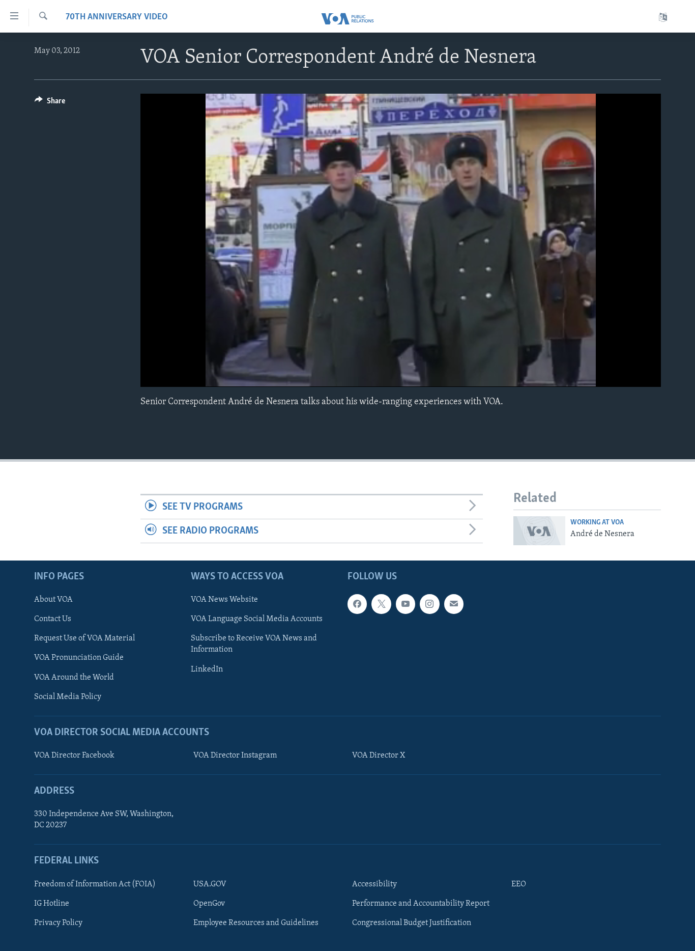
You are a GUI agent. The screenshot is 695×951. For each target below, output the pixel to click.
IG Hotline (51, 904)
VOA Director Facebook (74, 755)
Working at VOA (597, 522)
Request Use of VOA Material (84, 638)
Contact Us (52, 619)
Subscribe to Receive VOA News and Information (254, 644)
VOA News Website (224, 600)
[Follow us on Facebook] (357, 603)
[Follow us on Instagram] (429, 603)
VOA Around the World (74, 677)
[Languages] (663, 17)
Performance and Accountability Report (420, 904)
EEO (518, 884)
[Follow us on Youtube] (405, 603)
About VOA (53, 600)
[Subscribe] (454, 603)
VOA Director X (378, 755)
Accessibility (374, 884)
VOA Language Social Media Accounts (257, 619)
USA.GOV (209, 884)
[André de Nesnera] (539, 530)
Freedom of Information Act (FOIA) (95, 884)
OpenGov (209, 904)
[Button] (50, 103)
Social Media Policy (67, 696)
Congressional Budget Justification (411, 923)
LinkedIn (207, 669)
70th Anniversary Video (117, 17)
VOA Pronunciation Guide (79, 658)
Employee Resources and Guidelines (255, 923)
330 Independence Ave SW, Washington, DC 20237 (103, 819)
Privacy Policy (58, 923)
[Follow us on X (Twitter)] (381, 603)
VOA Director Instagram (235, 755)
